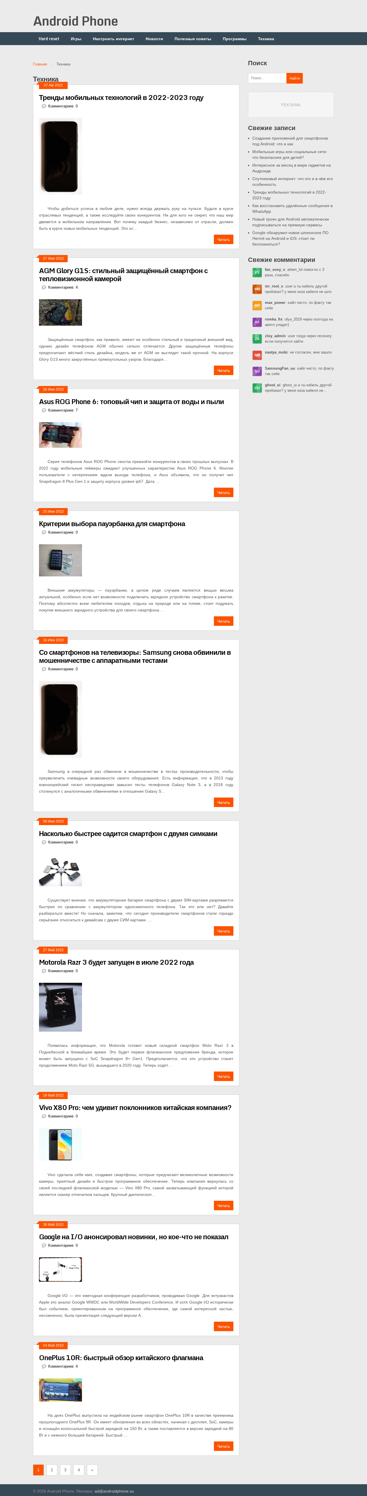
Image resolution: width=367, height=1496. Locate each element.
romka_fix (273, 319)
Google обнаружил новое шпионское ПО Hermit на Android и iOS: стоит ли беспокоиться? (290, 238)
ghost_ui (272, 385)
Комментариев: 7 (63, 410)
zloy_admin (275, 336)
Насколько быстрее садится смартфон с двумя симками (128, 833)
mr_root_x (274, 286)
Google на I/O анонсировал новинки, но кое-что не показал (133, 1236)
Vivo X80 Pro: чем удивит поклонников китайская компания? (135, 1107)
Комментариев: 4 (63, 287)
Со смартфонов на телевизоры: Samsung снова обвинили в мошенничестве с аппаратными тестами (135, 656)
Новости (154, 38)
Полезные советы (193, 38)
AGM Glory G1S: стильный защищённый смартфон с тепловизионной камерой (123, 274)
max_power (275, 302)
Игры (76, 38)
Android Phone (75, 20)
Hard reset (49, 38)
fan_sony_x (275, 269)
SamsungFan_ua (280, 368)
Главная (40, 64)
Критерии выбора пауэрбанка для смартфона (112, 523)
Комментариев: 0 (63, 106)
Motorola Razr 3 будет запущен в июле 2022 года (116, 962)
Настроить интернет (113, 38)
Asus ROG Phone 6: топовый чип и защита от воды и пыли (131, 401)
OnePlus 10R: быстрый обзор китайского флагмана (121, 1357)
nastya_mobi (276, 352)
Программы (235, 38)
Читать (223, 239)
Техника (266, 38)
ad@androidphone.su (114, 1491)
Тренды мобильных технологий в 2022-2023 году (121, 97)
